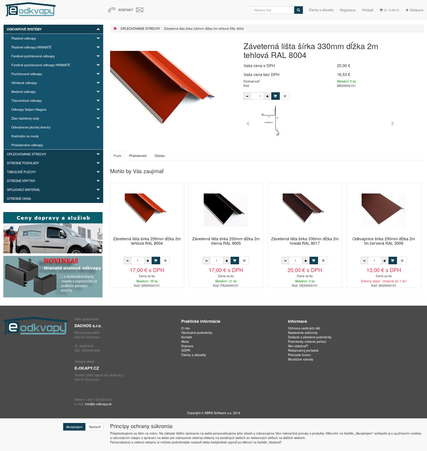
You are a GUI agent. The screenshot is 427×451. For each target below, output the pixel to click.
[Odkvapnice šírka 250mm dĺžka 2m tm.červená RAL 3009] (384, 209)
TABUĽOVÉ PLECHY (21, 172)
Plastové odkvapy (23, 38)
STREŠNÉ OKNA (19, 198)
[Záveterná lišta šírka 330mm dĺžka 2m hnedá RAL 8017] (305, 209)
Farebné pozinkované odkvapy (33, 56)
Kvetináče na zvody (25, 136)
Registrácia (348, 10)
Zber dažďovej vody (25, 118)
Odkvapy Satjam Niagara (28, 109)
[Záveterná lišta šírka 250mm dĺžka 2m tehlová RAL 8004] (147, 209)
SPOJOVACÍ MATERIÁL (23, 189)
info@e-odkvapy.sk (98, 404)
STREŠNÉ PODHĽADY (23, 163)
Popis (117, 155)
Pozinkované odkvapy (26, 74)
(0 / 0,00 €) (391, 10)
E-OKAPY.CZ (87, 368)
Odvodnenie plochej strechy (30, 127)
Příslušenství (138, 155)
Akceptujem (74, 427)
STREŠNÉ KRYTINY (21, 180)
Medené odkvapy (23, 91)
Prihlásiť (367, 10)
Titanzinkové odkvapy (26, 100)
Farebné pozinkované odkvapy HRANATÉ (40, 65)
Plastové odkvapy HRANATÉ (31, 47)
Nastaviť (95, 427)
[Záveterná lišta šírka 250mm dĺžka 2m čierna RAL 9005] (226, 209)
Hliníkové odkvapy (24, 82)
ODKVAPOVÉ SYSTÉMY (24, 29)
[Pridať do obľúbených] (285, 96)
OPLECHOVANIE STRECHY (26, 154)
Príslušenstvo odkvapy (27, 145)
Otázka (160, 155)
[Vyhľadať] (298, 10)
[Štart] (115, 28)
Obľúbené (416, 10)
